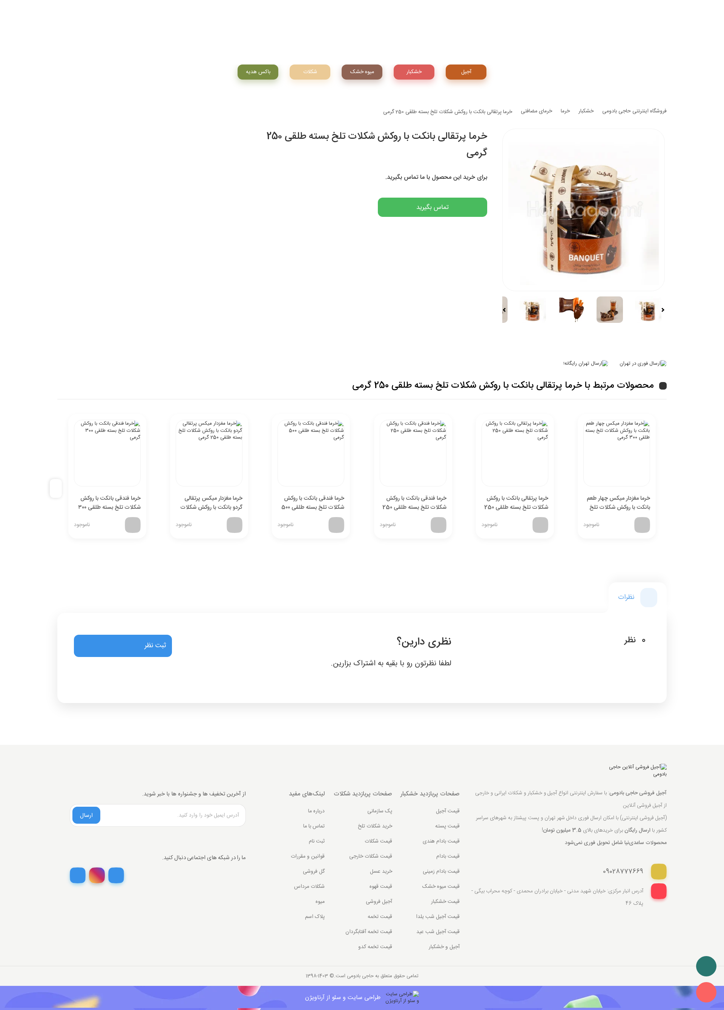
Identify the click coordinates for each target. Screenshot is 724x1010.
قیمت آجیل (448, 811)
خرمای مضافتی (536, 111)
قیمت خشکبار (445, 901)
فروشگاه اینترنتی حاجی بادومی (634, 111)
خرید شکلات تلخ (375, 826)
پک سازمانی (379, 811)
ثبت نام (317, 841)
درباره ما (316, 811)
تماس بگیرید (432, 207)
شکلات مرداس (309, 886)
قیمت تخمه (380, 916)
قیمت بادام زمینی (441, 871)
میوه (320, 901)
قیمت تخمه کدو (375, 947)
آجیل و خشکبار (444, 947)
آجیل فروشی (379, 901)
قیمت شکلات (378, 841)
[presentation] (59, 488)
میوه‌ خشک (362, 72)
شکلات (310, 72)
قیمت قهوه (381, 886)
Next (659, 310)
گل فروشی (314, 871)
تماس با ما (314, 826)
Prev (507, 310)
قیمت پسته (447, 826)
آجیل (466, 72)
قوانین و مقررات (308, 856)
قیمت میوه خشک (441, 886)
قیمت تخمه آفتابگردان (368, 931)
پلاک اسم (315, 916)
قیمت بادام (448, 856)
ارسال (86, 815)
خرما (565, 111)
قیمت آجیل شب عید (438, 931)
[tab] (638, 597)
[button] (123, 646)
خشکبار (414, 72)
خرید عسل (381, 871)
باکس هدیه (258, 72)
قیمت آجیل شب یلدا (438, 916)
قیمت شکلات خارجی (370, 856)
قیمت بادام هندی (441, 841)
